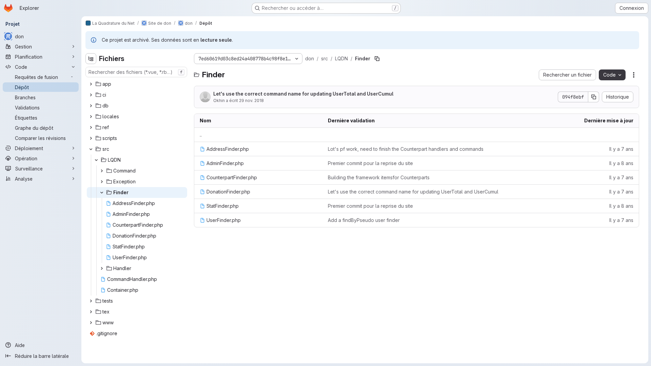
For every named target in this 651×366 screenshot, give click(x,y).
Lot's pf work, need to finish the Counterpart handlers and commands (406, 149)
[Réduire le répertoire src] (91, 149)
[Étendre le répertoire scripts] (91, 138)
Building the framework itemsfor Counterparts (379, 177)
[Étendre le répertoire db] (91, 106)
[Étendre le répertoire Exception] (102, 182)
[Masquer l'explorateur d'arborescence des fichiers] (90, 58)
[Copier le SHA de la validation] (593, 97)
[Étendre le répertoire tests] (91, 301)
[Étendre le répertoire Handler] (102, 268)
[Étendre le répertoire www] (91, 323)
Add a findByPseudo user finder (364, 220)
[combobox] (136, 72)
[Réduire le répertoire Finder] (102, 192)
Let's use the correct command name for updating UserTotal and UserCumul (303, 94)
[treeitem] (137, 84)
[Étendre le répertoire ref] (91, 127)
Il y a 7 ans (621, 149)
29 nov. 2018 (251, 100)
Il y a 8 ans (621, 163)
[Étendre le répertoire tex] (91, 312)
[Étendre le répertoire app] (91, 84)
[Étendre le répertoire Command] (102, 171)
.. (201, 135)
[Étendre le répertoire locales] (91, 117)
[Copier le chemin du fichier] (377, 58)
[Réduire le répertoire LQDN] (96, 160)
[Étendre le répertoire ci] (91, 95)
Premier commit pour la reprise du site (370, 163)
